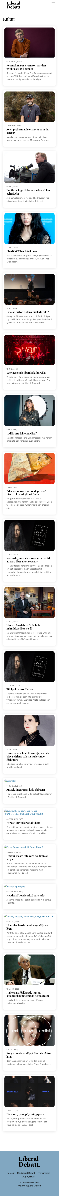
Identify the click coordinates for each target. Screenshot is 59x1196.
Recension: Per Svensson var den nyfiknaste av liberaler (26, 67)
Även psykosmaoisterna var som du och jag (27, 131)
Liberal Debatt (28, 1182)
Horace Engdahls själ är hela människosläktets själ (23, 626)
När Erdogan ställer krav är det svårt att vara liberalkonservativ (28, 559)
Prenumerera (44, 1173)
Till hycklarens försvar (20, 689)
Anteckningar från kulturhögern (25, 789)
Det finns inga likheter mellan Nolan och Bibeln (28, 191)
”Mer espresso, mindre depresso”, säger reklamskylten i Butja (26, 492)
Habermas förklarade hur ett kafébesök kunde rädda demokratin (27, 994)
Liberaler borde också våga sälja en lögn (27, 927)
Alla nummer (28, 1176)
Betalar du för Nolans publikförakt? (27, 312)
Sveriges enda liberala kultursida (26, 372)
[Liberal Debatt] (14, 7)
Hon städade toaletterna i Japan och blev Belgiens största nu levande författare (27, 756)
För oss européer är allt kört (23, 823)
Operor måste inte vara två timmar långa (27, 857)
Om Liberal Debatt (26, 1173)
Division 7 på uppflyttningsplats (25, 1114)
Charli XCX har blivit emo (21, 251)
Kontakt (11, 1173)
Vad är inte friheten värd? (21, 433)
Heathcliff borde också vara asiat (25, 895)
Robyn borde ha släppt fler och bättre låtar (28, 1055)
